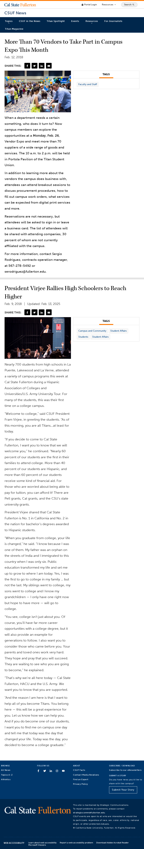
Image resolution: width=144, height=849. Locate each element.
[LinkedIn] (41, 66)
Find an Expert (80, 779)
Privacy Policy (80, 784)
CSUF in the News (29, 21)
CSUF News (15, 13)
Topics (9, 21)
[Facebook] (27, 66)
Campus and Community (92, 330)
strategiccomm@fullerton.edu (89, 812)
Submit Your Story (123, 789)
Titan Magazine (14, 29)
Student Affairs (118, 330)
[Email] (49, 66)
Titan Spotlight (56, 21)
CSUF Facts (79, 770)
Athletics (6, 779)
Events (75, 21)
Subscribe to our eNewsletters (125, 770)
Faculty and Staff (87, 84)
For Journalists (113, 21)
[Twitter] (34, 66)
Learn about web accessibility (42, 842)
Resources (109, 4)
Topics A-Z (6, 774)
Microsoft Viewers (37, 845)
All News (5, 770)
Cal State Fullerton (20, 4)
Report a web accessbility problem (76, 842)
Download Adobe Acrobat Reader (112, 842)
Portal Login (89, 4)
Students (83, 336)
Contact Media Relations (86, 774)
